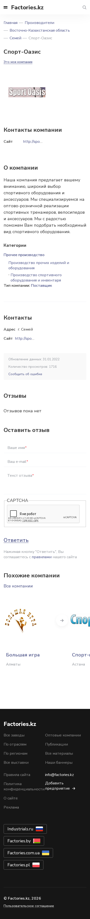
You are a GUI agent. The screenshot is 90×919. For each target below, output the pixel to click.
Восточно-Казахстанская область (40, 30)
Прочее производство (24, 255)
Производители (39, 22)
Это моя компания (18, 62)
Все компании (18, 586)
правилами (42, 557)
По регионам (15, 753)
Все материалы (59, 753)
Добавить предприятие (57, 786)
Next (62, 620)
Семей (15, 38)
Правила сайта (17, 774)
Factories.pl (18, 865)
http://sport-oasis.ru (31, 338)
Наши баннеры (58, 762)
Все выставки (16, 762)
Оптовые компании (63, 735)
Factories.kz (27, 7)
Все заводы (14, 735)
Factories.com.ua (23, 853)
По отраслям (15, 744)
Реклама (11, 807)
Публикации (56, 744)
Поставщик (41, 285)
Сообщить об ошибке (25, 374)
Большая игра (23, 655)
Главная (11, 22)
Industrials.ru (20, 829)
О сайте (11, 798)
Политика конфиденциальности (24, 786)
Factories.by (19, 841)
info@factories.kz (59, 774)
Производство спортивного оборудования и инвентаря (36, 277)
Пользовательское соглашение (29, 906)
